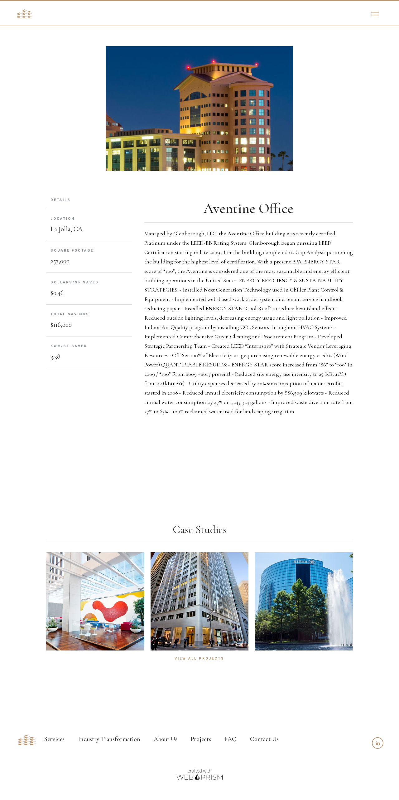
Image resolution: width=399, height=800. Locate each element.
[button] (375, 13)
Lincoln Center (304, 600)
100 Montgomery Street (200, 600)
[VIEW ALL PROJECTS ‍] (199, 653)
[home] (24, 13)
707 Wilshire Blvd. (95, 600)
